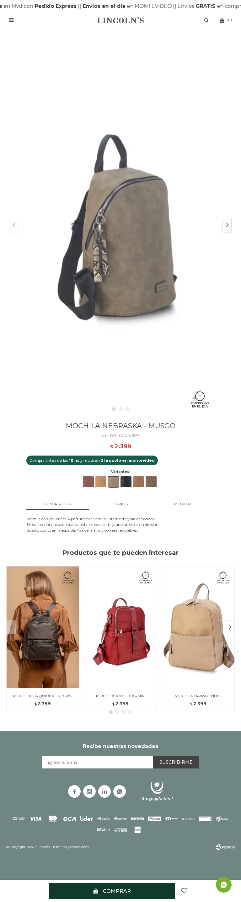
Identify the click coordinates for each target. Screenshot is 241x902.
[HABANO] (138, 481)
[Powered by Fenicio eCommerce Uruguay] (225, 847)
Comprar (117, 891)
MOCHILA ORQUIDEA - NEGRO (42, 695)
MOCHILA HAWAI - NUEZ (198, 695)
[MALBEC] (88, 481)
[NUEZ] (100, 481)
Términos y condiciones (70, 847)
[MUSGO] (113, 481)
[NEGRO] (125, 481)
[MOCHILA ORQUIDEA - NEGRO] (42, 627)
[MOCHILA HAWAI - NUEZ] (198, 627)
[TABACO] (151, 481)
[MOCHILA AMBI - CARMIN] (120, 627)
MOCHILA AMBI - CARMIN (120, 695)
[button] (227, 225)
